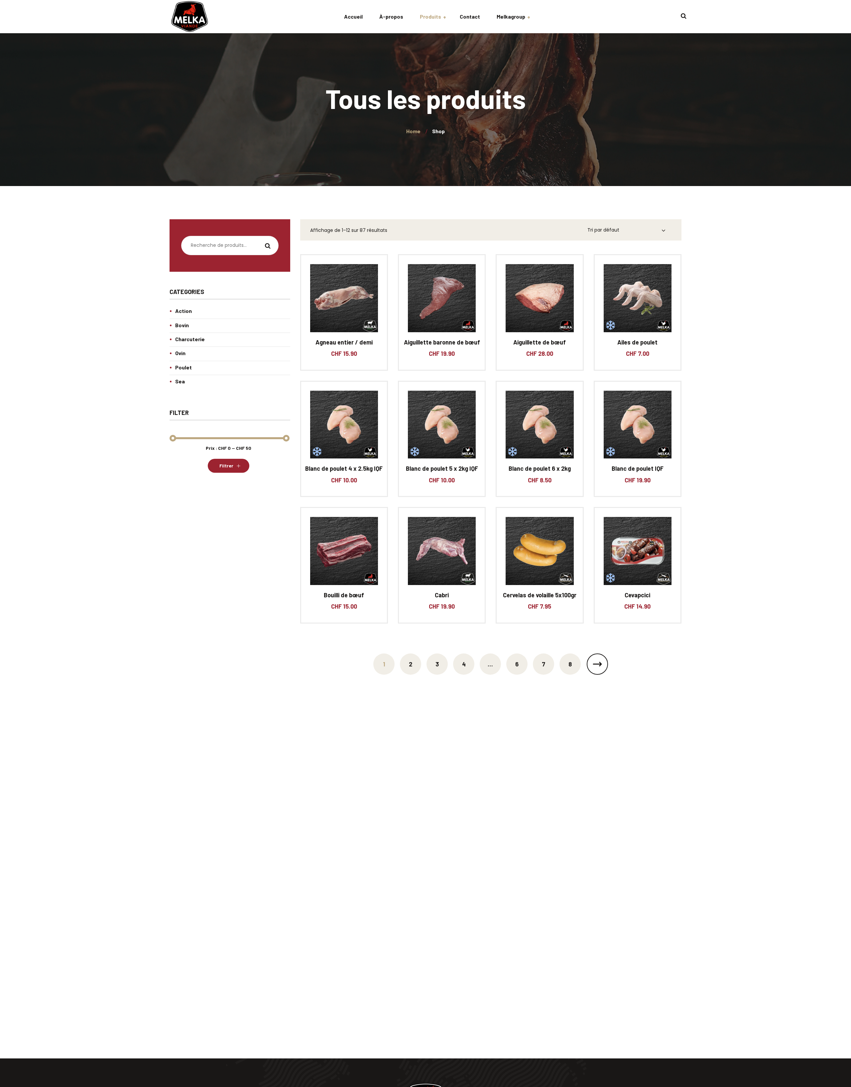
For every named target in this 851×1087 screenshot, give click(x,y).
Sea (180, 381)
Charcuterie (190, 339)
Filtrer (226, 465)
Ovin (180, 353)
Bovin (182, 325)
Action (183, 311)
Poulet (183, 367)
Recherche (268, 246)
